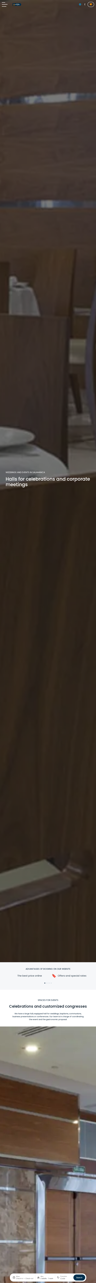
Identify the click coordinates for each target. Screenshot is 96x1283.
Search (79, 1277)
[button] (44, 983)
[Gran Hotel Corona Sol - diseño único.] (17, 4)
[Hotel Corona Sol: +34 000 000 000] (84, 4)
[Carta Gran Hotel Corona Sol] (5, 4)
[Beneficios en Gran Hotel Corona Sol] (91, 4)
